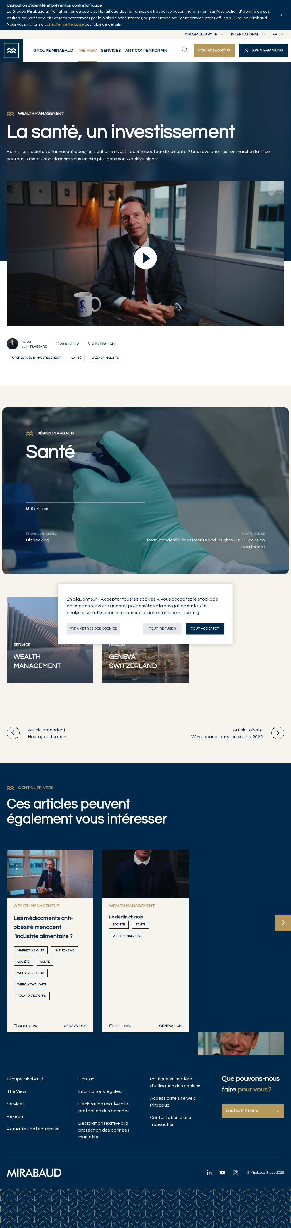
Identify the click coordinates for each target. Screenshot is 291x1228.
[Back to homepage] (11, 50)
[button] (263, 50)
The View (16, 1091)
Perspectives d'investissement (36, 357)
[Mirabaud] (34, 1172)
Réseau (15, 1116)
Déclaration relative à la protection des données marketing (104, 1130)
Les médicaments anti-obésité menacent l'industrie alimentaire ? (43, 927)
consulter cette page (64, 24)
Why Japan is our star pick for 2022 (227, 733)
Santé (76, 357)
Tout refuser (162, 628)
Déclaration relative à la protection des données (104, 1107)
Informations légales (99, 1091)
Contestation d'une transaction (170, 1121)
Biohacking (37, 540)
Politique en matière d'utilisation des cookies (175, 1082)
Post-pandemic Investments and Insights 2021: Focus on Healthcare (206, 543)
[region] (145, 614)
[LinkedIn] (209, 1172)
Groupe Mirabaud (25, 1079)
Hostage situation (47, 733)
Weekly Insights (105, 357)
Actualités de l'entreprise (33, 1129)
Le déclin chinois (126, 917)
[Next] (283, 923)
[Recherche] (185, 49)
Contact (87, 1079)
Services (16, 1104)
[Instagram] (235, 1172)
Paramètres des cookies (93, 628)
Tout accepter (205, 628)
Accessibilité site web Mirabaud (173, 1101)
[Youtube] (222, 1172)
